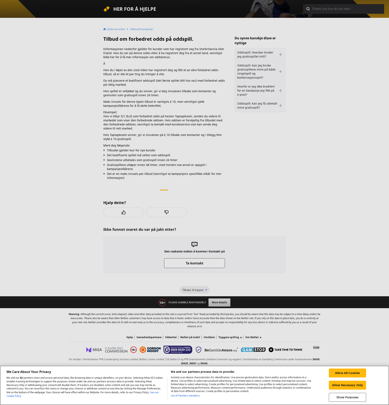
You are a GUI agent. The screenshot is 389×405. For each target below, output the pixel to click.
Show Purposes (347, 397)
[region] (194, 385)
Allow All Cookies (347, 373)
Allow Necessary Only (347, 385)
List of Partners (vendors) (185, 395)
